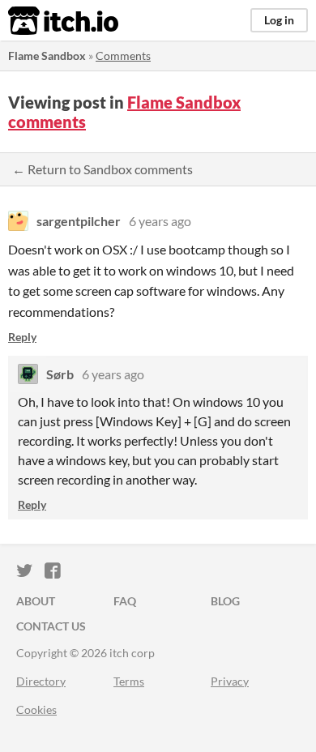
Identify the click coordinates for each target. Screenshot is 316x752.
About (35, 601)
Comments (123, 55)
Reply (22, 337)
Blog (225, 601)
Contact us (51, 626)
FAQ (124, 601)
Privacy (230, 681)
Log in (279, 20)
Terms (128, 681)
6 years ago (160, 221)
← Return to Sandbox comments (102, 169)
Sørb (60, 374)
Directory (41, 681)
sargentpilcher (78, 221)
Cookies (36, 709)
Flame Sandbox (47, 55)
